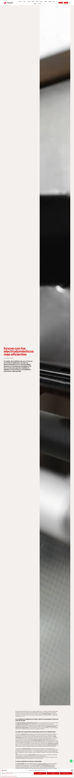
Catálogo (46, 1)
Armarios (29, 1)
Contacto (39, 3)
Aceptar (40, 773)
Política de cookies (4, 776)
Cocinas (20, 1)
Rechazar (53, 773)
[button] (71, 770)
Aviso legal (15, 776)
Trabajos (37, 1)
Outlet (54, 1)
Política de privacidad (10, 776)
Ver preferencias (66, 773)
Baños (24, 1)
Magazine (35, 3)
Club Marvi (50, 1)
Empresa (41, 1)
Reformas (33, 1)
